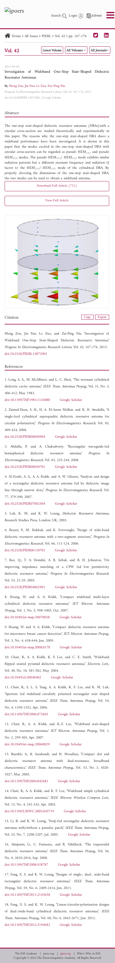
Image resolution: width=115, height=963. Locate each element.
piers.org (48, 954)
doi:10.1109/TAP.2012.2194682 (27, 925)
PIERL (46, 36)
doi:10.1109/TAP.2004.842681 (26, 781)
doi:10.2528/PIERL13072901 (22, 97)
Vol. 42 (60, 36)
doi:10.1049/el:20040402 (23, 677)
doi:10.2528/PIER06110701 (25, 550)
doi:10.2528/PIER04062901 (25, 587)
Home (16, 36)
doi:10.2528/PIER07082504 (25, 504)
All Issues (31, 36)
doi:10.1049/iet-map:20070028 (27, 617)
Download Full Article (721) (57, 186)
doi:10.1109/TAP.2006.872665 (26, 714)
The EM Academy (26, 954)
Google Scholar (52, 97)
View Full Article (57, 201)
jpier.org (65, 954)
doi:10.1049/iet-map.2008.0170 (27, 647)
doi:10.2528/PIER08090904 (25, 437)
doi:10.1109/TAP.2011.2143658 (27, 895)
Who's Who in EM (88, 954)
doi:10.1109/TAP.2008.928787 (26, 865)
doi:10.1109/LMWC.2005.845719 (29, 811)
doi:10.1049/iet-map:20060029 (27, 744)
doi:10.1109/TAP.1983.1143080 (27, 400)
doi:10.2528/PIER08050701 (25, 467)
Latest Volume (52, 50)
